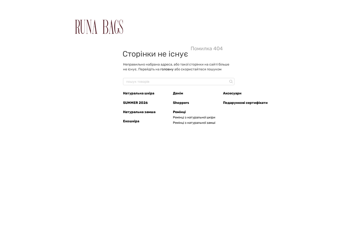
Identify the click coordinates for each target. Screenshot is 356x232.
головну (167, 69)
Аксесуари (232, 93)
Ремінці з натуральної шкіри (194, 117)
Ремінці (179, 112)
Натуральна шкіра (138, 93)
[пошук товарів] (230, 81)
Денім (178, 93)
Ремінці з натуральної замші (194, 122)
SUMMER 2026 (135, 103)
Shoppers (181, 103)
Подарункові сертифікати (245, 103)
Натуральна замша (139, 112)
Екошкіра (131, 121)
